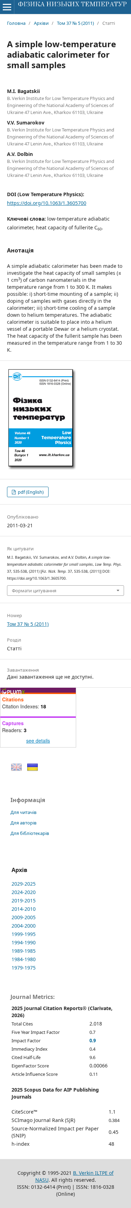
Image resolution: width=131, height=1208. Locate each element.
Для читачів (23, 812)
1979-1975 (24, 967)
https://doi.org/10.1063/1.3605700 (46, 203)
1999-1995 (24, 934)
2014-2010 (24, 909)
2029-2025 (24, 883)
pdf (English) (30, 492)
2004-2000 (24, 925)
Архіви (41, 23)
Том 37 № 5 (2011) (75, 23)
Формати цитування (34, 590)
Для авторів (23, 823)
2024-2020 (24, 892)
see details (38, 740)
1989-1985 (24, 951)
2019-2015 (24, 900)
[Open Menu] (7, 7)
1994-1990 (24, 942)
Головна (16, 23)
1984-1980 (24, 959)
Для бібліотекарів (29, 833)
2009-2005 (24, 917)
